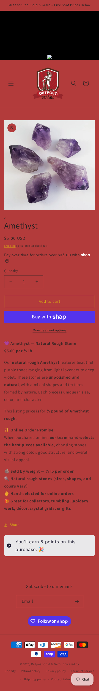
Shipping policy (34, 679)
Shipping (10, 245)
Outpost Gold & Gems (46, 664)
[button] (11, 83)
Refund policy (30, 671)
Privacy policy (56, 671)
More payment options (50, 330)
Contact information (66, 679)
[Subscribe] (77, 601)
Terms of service (82, 671)
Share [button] (15, 524)
